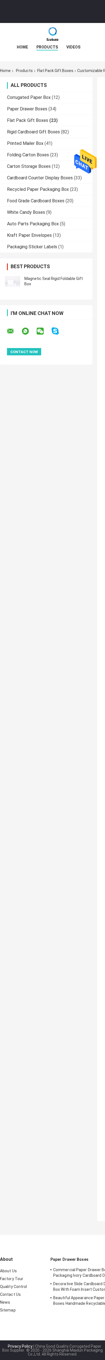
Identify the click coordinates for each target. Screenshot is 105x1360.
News (5, 1302)
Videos (73, 47)
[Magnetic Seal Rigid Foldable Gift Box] (12, 281)
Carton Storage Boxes (29, 166)
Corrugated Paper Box (29, 97)
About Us (8, 1271)
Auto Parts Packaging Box (33, 223)
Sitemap (8, 1310)
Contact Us (10, 1294)
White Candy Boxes (26, 212)
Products (47, 47)
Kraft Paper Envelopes (29, 235)
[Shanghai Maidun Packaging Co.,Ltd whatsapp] (29, 331)
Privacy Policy (20, 1346)
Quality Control (13, 1286)
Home (22, 47)
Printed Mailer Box (25, 143)
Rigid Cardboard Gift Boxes (33, 132)
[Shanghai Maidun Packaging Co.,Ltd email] (14, 331)
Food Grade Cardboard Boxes (35, 200)
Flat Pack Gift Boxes (55, 70)
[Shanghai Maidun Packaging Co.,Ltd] (52, 34)
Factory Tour (11, 1278)
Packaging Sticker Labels (32, 246)
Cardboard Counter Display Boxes (40, 177)
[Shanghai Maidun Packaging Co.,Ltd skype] (59, 331)
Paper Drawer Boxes (27, 109)
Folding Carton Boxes (28, 154)
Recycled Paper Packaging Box (38, 189)
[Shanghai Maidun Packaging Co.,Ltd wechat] (44, 331)
